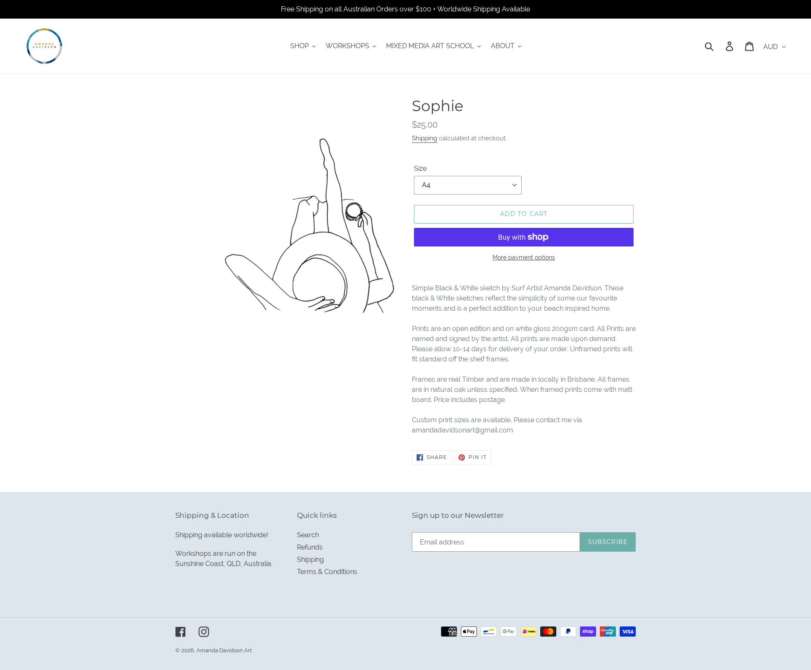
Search (308, 535)
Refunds (310, 547)
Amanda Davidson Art (224, 650)
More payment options (524, 257)
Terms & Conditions (327, 572)
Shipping (424, 138)
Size (420, 168)
